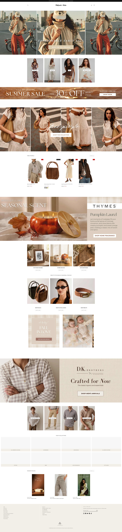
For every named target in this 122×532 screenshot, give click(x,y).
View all (92, 155)
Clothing (38, 8)
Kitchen (67, 8)
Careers (43, 513)
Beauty (72, 8)
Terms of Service (6, 517)
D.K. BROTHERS (44, 509)
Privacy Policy (5, 518)
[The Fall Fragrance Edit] (38, 485)
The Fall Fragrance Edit (31, 498)
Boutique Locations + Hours (46, 508)
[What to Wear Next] (84, 485)
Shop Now (38, 270)
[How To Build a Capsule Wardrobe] (61, 485)
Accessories (52, 8)
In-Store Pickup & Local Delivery (8, 513)
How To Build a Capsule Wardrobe (57, 498)
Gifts (81, 8)
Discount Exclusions (6, 514)
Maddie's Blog (44, 514)
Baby (77, 8)
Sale (85, 8)
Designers (45, 8)
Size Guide (5, 509)
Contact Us (5, 508)
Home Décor (60, 8)
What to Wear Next (77, 498)
